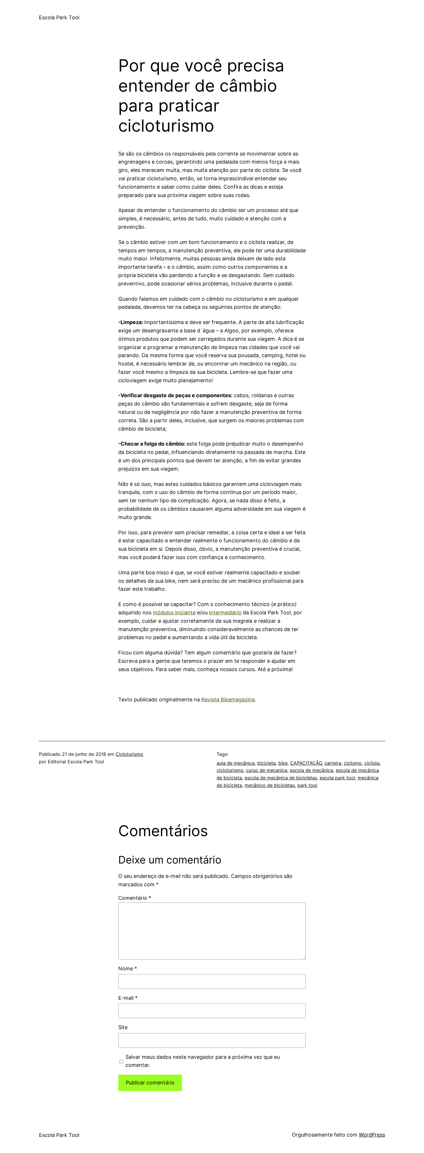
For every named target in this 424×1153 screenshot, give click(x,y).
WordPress (372, 1135)
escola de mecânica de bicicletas (281, 778)
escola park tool (337, 778)
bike (283, 763)
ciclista (372, 763)
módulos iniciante (174, 612)
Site (122, 1027)
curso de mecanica (266, 770)
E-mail (128, 998)
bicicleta (266, 763)
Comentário (134, 898)
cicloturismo (230, 770)
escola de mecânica (311, 770)
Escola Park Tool (59, 17)
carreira (332, 763)
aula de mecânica (236, 763)
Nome (127, 968)
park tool (307, 785)
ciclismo (353, 763)
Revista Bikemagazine (228, 699)
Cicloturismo (129, 754)
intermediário (225, 612)
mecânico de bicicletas (270, 785)
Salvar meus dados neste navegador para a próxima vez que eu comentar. (202, 1061)
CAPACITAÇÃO (306, 763)
